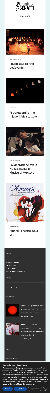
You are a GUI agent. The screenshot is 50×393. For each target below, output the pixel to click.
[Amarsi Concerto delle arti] (25, 202)
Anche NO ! (20, 389)
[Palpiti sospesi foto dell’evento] (25, 42)
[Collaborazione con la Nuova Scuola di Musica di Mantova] (25, 141)
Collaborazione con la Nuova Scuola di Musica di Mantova (23, 168)
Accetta (7, 389)
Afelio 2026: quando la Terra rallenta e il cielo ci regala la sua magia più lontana (32, 309)
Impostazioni (35, 389)
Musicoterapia (11, 358)
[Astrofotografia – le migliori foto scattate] (25, 90)
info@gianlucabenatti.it (15, 271)
